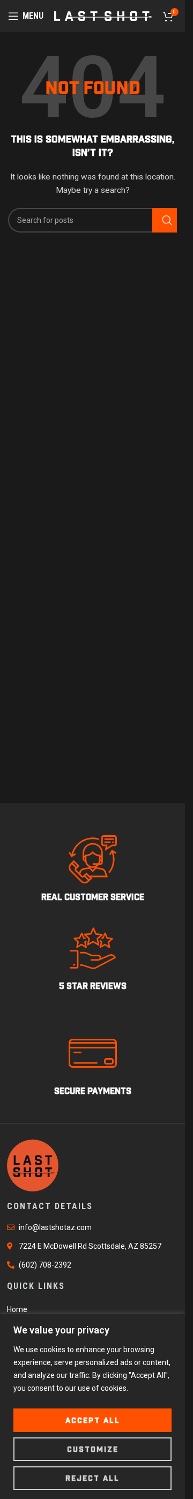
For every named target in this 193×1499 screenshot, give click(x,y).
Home (17, 1309)
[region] (92, 1406)
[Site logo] (103, 15)
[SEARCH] (164, 220)
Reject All (92, 1478)
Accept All (92, 1420)
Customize (92, 1449)
